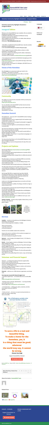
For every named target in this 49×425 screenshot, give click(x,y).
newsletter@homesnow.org (21, 55)
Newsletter (28, 363)
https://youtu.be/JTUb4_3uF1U (8, 102)
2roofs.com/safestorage (10, 197)
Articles (17, 363)
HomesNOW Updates (22, 363)
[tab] (5, 400)
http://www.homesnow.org (8, 60)
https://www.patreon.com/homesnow (16, 284)
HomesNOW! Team (6, 363)
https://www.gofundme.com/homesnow (10, 279)
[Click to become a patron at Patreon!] (17, 357)
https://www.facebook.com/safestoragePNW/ (19, 149)
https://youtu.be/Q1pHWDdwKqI (9, 75)
